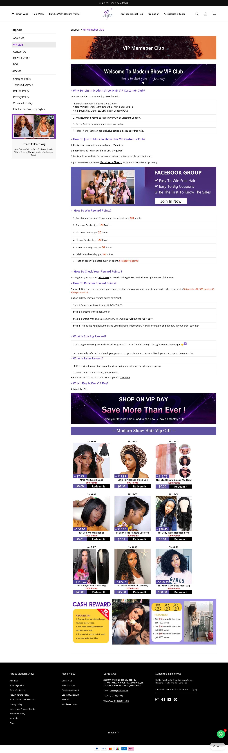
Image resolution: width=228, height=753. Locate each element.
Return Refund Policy (19, 694)
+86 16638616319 (121, 701)
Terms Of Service (23, 85)
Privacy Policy (21, 97)
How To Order (21, 57)
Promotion (153, 13)
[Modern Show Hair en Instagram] (157, 699)
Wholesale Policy (23, 103)
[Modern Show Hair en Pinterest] (175, 699)
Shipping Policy (22, 79)
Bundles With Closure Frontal (64, 13)
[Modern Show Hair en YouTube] (169, 699)
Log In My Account (70, 694)
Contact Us (19, 51)
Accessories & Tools (174, 13)
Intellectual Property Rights (29, 109)
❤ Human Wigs (20, 13)
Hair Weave (39, 13)
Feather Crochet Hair (132, 13)
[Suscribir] (195, 690)
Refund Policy (21, 91)
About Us (18, 38)
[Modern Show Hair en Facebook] (163, 699)
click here (104, 277)
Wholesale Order (69, 704)
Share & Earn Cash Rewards (22, 699)
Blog (12, 723)
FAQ (15, 63)
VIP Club (18, 44)
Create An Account (70, 690)
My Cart (65, 699)
